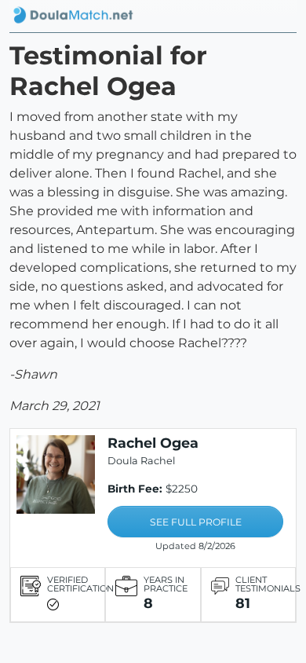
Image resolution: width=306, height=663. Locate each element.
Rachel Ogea (153, 442)
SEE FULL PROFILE (196, 522)
